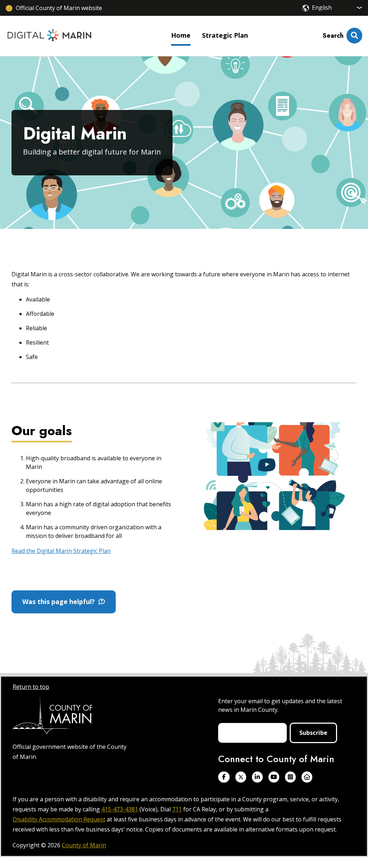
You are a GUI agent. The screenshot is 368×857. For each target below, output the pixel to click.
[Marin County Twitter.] (240, 777)
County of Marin (84, 845)
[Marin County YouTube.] (273, 777)
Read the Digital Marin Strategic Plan (61, 551)
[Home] (49, 36)
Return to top (31, 687)
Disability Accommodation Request (59, 819)
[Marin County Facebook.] (224, 777)
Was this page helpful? (60, 601)
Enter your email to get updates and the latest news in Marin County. (280, 705)
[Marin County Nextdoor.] (307, 777)
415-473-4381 (119, 809)
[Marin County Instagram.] (290, 777)
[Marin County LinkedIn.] (257, 777)
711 (177, 809)
